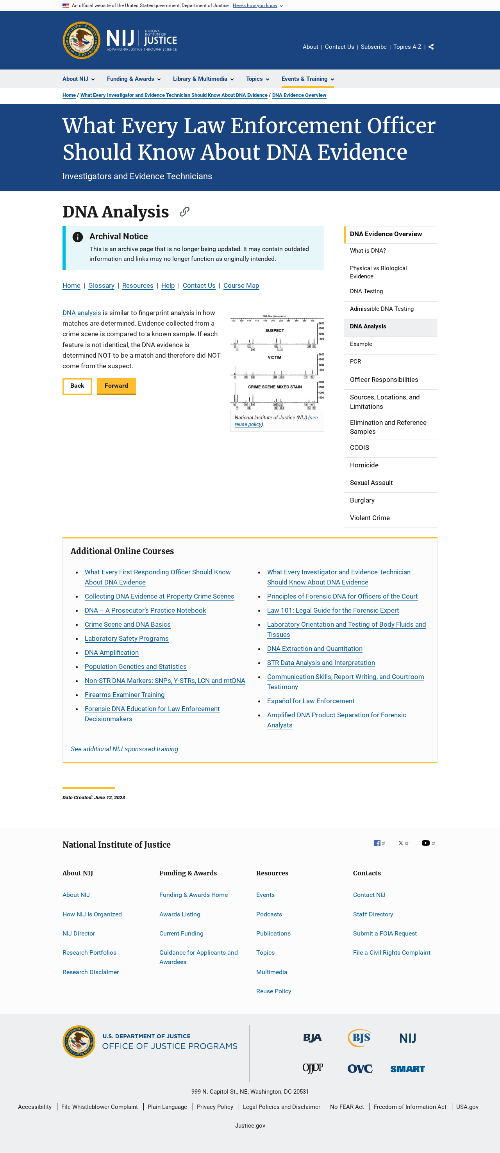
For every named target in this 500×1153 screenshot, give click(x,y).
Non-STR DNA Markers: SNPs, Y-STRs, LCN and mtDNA (165, 680)
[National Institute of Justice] (408, 1044)
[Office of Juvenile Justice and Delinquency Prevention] (313, 1075)
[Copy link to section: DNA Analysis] (181, 211)
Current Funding (181, 933)
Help (168, 285)
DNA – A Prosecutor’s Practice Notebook (145, 610)
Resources (138, 285)
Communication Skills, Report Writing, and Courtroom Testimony (345, 682)
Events (265, 894)
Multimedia (272, 972)
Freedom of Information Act (410, 1106)
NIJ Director (78, 933)
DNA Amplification (112, 652)
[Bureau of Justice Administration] (313, 1044)
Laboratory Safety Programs (127, 638)
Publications (273, 933)
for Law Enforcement (311, 701)
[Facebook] (382, 848)
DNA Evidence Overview (299, 95)
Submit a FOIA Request (385, 933)
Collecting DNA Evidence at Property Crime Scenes (159, 596)
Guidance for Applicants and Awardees (198, 957)
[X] (406, 848)
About (310, 46)
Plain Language (167, 1106)
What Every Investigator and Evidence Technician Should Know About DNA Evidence (174, 95)
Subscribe (374, 46)
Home (69, 95)
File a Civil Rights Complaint (391, 952)
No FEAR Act (347, 1106)
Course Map (241, 285)
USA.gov (467, 1106)
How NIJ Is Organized (92, 914)
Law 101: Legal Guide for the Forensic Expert (333, 610)
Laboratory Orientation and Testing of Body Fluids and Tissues (346, 629)
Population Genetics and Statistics (136, 666)
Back (77, 385)
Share (437, 52)
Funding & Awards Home (193, 894)
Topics (265, 952)
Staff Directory (373, 914)
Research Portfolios (89, 952)
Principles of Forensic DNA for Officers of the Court (342, 596)
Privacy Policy (215, 1106)
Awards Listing (179, 914)
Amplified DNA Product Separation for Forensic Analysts (336, 720)
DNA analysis (81, 313)
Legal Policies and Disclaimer (281, 1106)
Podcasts (269, 914)
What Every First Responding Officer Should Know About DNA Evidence (158, 577)
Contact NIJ (369, 894)
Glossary (101, 285)
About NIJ (76, 894)
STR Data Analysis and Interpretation (321, 662)
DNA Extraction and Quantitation (314, 648)
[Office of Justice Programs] (81, 40)
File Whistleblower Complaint (99, 1106)
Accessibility (35, 1106)
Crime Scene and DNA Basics (128, 624)
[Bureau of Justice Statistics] (360, 1048)
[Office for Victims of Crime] (360, 1074)
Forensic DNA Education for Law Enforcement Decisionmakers (152, 714)
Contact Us (339, 46)
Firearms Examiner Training (125, 695)
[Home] (142, 40)
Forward (116, 385)
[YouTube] (429, 848)
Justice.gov (250, 1125)
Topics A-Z (407, 46)
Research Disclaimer (90, 972)
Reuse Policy (273, 991)
